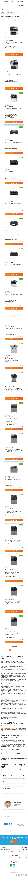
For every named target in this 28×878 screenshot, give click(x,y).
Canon (17, 741)
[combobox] (14, 10)
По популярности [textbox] (20, 20)
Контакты (24, 847)
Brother (24, 741)
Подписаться (14, 841)
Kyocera (21, 741)
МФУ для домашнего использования (9, 728)
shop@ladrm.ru (7, 1)
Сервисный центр (5, 849)
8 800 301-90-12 (15, 1)
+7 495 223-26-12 (14, 862)
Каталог (3, 847)
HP (15, 741)
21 (16, 650)
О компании (24, 849)
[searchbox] (13, 9)
